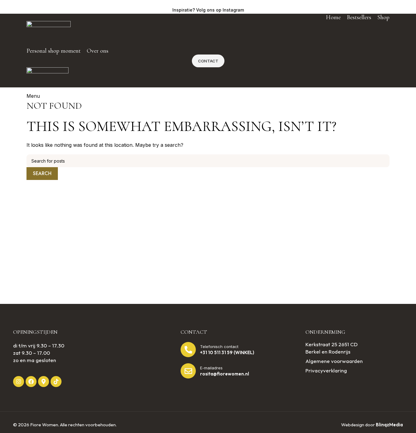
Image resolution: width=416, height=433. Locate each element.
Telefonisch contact (219, 346)
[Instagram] (18, 381)
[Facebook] (31, 381)
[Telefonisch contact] (188, 349)
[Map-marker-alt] (43, 381)
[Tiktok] (56, 381)
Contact (208, 60)
